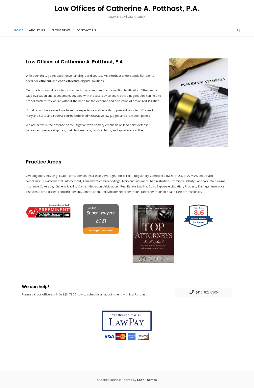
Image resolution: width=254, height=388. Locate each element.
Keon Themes (147, 380)
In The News (60, 30)
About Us (37, 30)
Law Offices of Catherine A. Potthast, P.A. (127, 8)
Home (18, 30)
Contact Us (86, 30)
